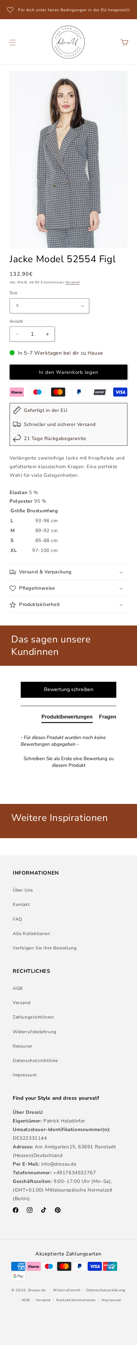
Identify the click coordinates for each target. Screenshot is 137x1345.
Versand (72, 282)
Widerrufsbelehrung (34, 1032)
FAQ (17, 919)
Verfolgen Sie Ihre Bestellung (44, 948)
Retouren (22, 1046)
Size (14, 293)
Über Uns (23, 890)
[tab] (67, 718)
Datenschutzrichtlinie (35, 1061)
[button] (13, 42)
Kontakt (21, 904)
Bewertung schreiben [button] (68, 689)
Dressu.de (37, 1290)
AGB (18, 988)
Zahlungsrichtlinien (33, 1017)
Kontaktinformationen (76, 1300)
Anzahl (16, 321)
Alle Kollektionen (31, 934)
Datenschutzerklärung (106, 1290)
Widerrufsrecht (66, 1290)
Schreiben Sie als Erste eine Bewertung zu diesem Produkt (68, 761)
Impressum (25, 1075)
